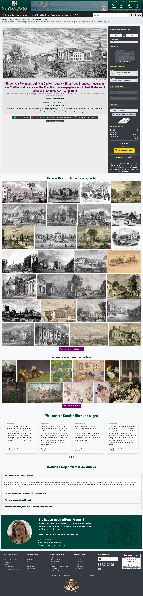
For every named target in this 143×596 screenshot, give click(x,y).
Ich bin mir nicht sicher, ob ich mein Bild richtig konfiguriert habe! (28, 507)
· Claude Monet (78, 559)
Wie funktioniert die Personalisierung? (19, 476)
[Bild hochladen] (139, 15)
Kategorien (26, 15)
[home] (3, 15)
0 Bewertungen (59, 121)
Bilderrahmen (44, 15)
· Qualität (52, 564)
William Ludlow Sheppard (40, 19)
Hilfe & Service (66, 15)
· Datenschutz (30, 564)
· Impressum (30, 559)
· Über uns (29, 571)
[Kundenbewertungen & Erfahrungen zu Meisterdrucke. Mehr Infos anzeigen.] (131, 561)
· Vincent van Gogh (79, 557)
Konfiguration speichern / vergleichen (124, 114)
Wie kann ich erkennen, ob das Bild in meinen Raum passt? (26, 493)
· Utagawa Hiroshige (79, 566)
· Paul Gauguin (78, 562)
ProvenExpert (17, 449)
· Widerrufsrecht (31, 566)
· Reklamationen (31, 569)
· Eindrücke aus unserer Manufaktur (59, 566)
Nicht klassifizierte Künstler (23, 19)
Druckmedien (55, 15)
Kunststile (35, 15)
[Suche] (131, 15)
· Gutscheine (53, 569)
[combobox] (124, 42)
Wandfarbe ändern (65, 117)
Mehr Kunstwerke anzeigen (71, 406)
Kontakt (75, 15)
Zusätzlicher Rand (114, 39)
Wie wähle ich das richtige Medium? (18, 500)
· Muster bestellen (55, 571)
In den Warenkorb (125, 150)
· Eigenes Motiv (54, 557)
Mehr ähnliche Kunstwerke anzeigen (71, 349)
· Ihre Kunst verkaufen (56, 559)
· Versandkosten (54, 562)
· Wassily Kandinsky (79, 564)
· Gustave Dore (78, 569)
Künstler (18, 15)
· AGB (28, 562)
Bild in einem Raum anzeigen (86, 117)
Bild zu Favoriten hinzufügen (44, 117)
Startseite (4, 19)
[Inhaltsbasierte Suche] (135, 15)
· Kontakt (29, 557)
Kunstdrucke (9, 15)
